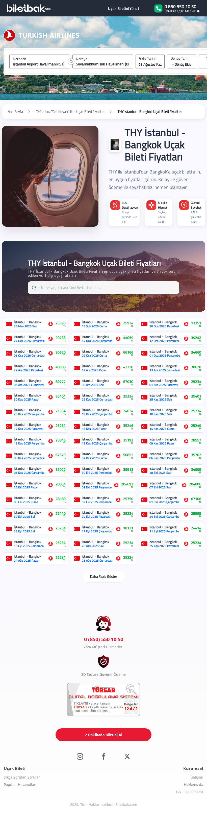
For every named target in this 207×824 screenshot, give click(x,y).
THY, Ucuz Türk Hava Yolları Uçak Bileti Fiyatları (70, 111)
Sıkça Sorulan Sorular (22, 777)
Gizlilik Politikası (189, 791)
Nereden (20, 59)
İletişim (197, 777)
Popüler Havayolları (20, 784)
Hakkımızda (193, 784)
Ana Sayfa (15, 111)
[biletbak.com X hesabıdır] (127, 756)
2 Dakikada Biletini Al (103, 734)
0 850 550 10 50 (180, 6)
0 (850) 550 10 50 (103, 639)
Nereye (81, 59)
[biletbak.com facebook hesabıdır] (103, 756)
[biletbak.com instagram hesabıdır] (80, 756)
